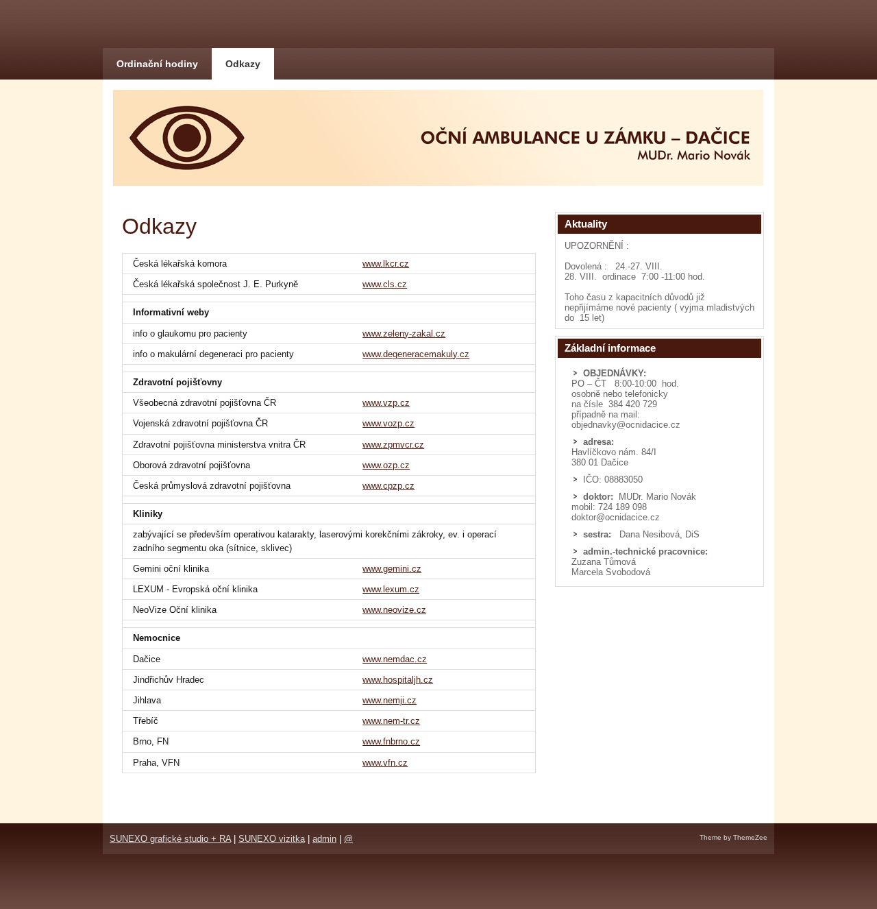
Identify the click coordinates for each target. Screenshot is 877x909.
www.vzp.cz (386, 403)
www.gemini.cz (391, 568)
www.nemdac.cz (394, 659)
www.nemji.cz (389, 700)
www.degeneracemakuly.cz (415, 354)
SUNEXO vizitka (271, 839)
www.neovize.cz (394, 610)
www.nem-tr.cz (391, 721)
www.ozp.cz (386, 465)
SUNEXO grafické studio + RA (170, 839)
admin (324, 839)
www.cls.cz (384, 284)
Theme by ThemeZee (733, 837)
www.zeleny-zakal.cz (403, 333)
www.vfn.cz (385, 763)
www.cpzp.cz (388, 486)
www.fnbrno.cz (391, 741)
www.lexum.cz (390, 589)
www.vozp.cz (388, 423)
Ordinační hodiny (157, 63)
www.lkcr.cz (385, 263)
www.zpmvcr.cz (393, 444)
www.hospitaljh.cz (397, 680)
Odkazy (242, 63)
